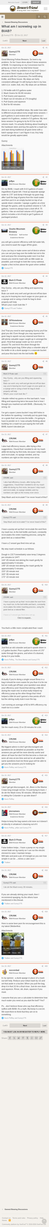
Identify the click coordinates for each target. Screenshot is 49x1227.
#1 (46, 48)
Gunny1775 (8, 35)
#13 (46, 715)
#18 (46, 870)
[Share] (43, 47)
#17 (46, 836)
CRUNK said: (8, 478)
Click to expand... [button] (25, 618)
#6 (46, 361)
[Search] (44, 17)
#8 (46, 465)
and (13, 308)
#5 (46, 316)
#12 (46, 668)
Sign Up (36, 2)
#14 (46, 735)
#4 (46, 276)
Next (25, 41)
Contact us (6, 1218)
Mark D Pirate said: (10, 374)
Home (4, 1220)
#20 (46, 966)
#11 (46, 636)
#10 (46, 585)
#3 (46, 225)
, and (22, 660)
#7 (46, 434)
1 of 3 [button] (5, 41)
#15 (46, 775)
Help (41, 1218)
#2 (46, 177)
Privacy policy (32, 1218)
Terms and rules (18, 1218)
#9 (46, 505)
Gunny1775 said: (9, 517)
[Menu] (2, 17)
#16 (46, 807)
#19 (46, 912)
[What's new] (39, 17)
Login (25, 2)
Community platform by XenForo (24, 1224)
